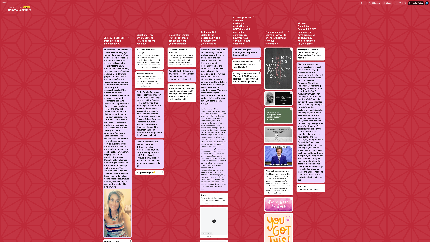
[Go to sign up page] (427, 3)
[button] (214, 221)
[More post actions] (130, 49)
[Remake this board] (400, 3)
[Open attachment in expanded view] (117, 213)
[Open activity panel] (395, 3)
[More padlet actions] (405, 3)
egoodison (11, 7)
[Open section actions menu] (128, 37)
